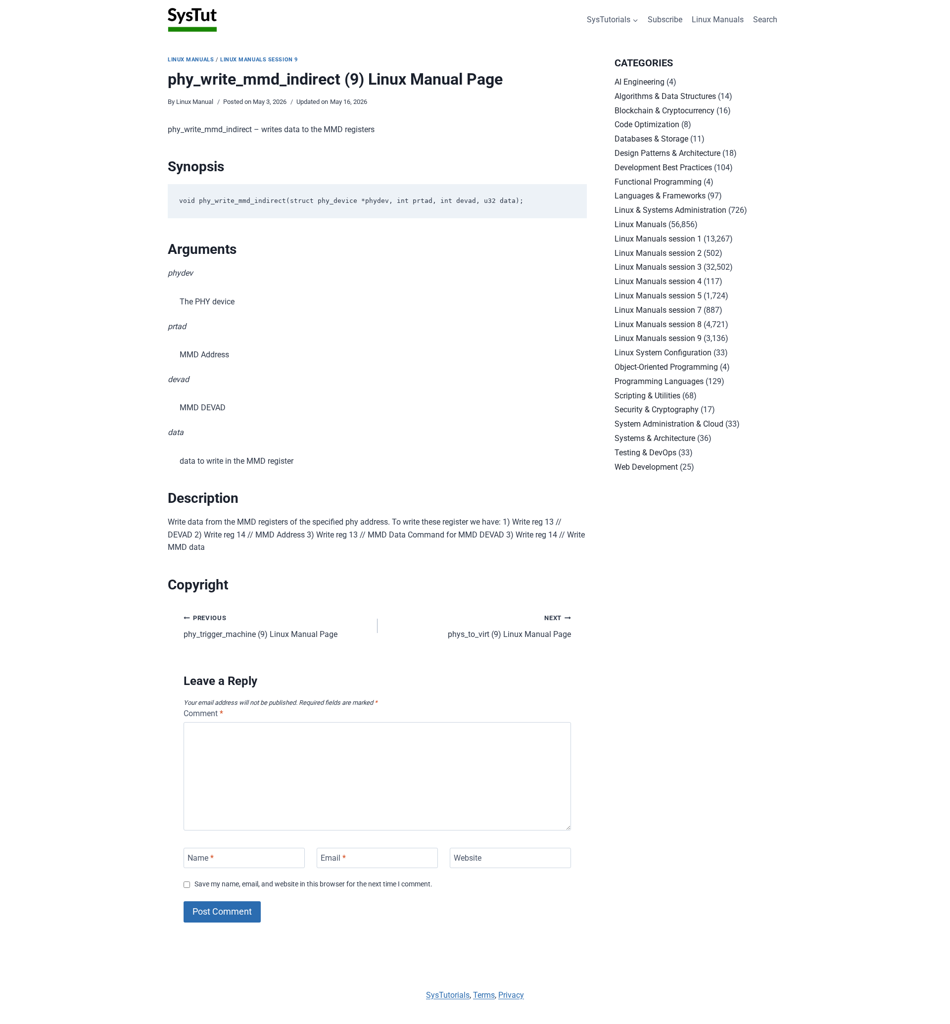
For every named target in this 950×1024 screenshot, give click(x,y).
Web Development (646, 467)
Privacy (511, 995)
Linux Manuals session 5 (658, 295)
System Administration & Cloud (669, 424)
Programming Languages (659, 381)
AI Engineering (640, 82)
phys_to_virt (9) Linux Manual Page (509, 626)
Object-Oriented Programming (666, 367)
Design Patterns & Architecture (667, 153)
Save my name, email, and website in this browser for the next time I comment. (313, 884)
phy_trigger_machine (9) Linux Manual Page (260, 626)
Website (467, 858)
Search (765, 19)
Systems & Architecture (655, 438)
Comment (203, 713)
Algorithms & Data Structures (665, 96)
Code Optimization (647, 124)
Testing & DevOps (645, 452)
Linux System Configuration (663, 352)
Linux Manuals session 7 (658, 310)
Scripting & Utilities (647, 395)
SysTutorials (448, 995)
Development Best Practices (663, 167)
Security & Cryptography (657, 409)
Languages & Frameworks (660, 195)
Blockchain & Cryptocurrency (664, 110)
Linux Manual (194, 101)
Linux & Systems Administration (670, 210)
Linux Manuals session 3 (658, 267)
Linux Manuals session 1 (658, 239)
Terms (484, 995)
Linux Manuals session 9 (259, 59)
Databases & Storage (651, 139)
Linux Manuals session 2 (658, 253)
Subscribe (665, 19)
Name (201, 858)
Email (333, 858)
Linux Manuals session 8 (658, 324)
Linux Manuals (718, 19)
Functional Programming (658, 182)
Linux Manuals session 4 (658, 281)
